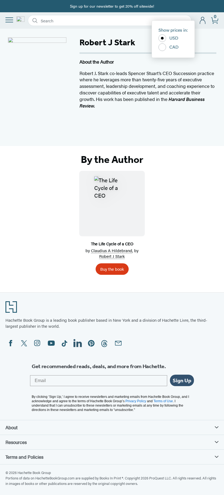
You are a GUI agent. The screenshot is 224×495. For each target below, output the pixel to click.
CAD (174, 47)
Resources (16, 442)
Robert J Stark (112, 256)
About (11, 427)
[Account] (203, 20)
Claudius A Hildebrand (111, 250)
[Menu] (9, 19)
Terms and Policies (24, 457)
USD (173, 38)
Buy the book (112, 269)
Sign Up (182, 380)
